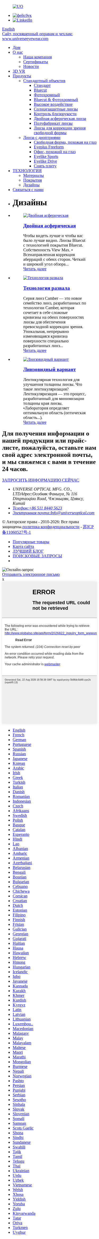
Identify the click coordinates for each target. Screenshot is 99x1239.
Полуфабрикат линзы (53, 123)
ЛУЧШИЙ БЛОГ (28, 551)
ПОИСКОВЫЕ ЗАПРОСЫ (37, 556)
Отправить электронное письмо (31, 574)
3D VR (19, 71)
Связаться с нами (28, 189)
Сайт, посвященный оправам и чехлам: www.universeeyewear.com (37, 36)
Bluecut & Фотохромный (56, 99)
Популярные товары (31, 541)
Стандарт (42, 85)
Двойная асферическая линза (60, 118)
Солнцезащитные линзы (56, 109)
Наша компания (37, 57)
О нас (18, 52)
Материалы (33, 175)
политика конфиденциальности (50, 526)
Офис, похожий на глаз (55, 151)
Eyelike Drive (45, 161)
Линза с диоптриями (41, 137)
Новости (31, 66)
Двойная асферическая (49, 225)
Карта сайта (23, 546)
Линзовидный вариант (49, 369)
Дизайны (31, 185)
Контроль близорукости (55, 114)
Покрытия (32, 180)
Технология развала (46, 288)
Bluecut (40, 90)
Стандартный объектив (44, 80)
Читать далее (34, 269)
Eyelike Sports (46, 156)
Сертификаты (35, 61)
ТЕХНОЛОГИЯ (27, 170)
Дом (16, 47)
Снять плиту (45, 166)
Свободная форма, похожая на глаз (65, 142)
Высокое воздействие (53, 104)
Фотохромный (47, 95)
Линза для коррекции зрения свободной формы (60, 130)
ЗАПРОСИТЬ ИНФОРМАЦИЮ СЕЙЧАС (40, 480)
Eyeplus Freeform (49, 147)
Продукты (22, 76)
